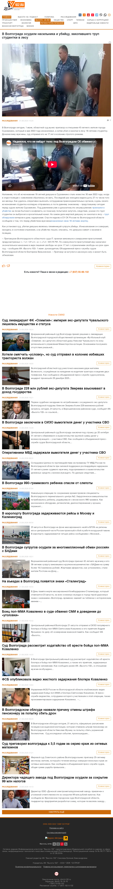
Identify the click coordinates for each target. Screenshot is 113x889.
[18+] (109, 15)
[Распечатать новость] (110, 42)
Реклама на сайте (56, 828)
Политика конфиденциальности (28, 867)
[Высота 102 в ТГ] (96, 15)
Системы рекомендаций (56, 832)
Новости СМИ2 (56, 315)
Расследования (10, 121)
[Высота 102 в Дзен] (92, 15)
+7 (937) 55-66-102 (79, 272)
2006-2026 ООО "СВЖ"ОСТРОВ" (56, 824)
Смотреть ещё (56, 812)
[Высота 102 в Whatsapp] (105, 15)
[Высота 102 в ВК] (80, 15)
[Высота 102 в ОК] (84, 15)
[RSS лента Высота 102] (65, 844)
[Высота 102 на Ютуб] (88, 15)
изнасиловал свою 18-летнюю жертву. (69, 221)
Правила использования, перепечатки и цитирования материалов (69, 867)
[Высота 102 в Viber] (101, 15)
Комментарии (103, 266)
